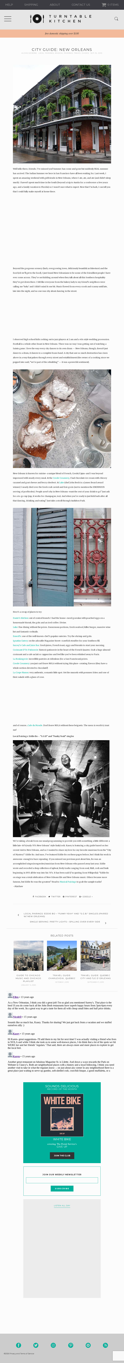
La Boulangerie (20, 659)
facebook (40, 896)
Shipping (31, 4)
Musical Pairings (64, 53)
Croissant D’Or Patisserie (25, 650)
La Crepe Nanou (20, 672)
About (55, 4)
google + (87, 896)
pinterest (71, 896)
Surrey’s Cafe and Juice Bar (26, 645)
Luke (61, 482)
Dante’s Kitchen (20, 618)
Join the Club (62, 1155)
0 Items (113, 4)
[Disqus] (62, 1032)
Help (9, 4)
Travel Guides (81, 53)
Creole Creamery (61, 478)
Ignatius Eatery (20, 641)
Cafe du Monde (35, 725)
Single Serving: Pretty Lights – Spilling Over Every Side (65, 921)
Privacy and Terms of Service (22, 1353)
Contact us (81, 4)
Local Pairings (46, 53)
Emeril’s (17, 636)
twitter (56, 896)
